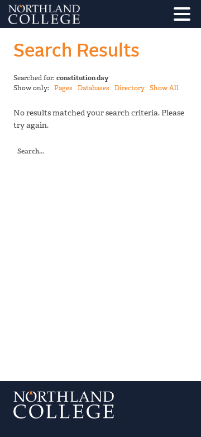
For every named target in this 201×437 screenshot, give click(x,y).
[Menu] (185, 16)
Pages (63, 87)
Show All (164, 87)
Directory (129, 87)
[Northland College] (75, 14)
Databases (93, 87)
